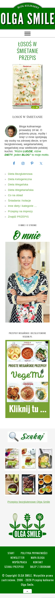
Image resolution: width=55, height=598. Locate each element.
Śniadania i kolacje (19, 200)
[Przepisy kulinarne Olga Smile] (27, 19)
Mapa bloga (38, 557)
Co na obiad (15, 195)
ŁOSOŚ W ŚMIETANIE (28, 117)
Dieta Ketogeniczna (20, 179)
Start (11, 553)
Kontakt (38, 562)
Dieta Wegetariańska (20, 189)
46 (37, 107)
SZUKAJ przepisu (14, 567)
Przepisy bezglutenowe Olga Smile (28, 501)
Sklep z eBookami (40, 567)
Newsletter (18, 557)
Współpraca (19, 562)
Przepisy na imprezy (20, 211)
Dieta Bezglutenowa (20, 173)
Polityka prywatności (34, 553)
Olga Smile (25, 575)
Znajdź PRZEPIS (18, 216)
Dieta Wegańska (18, 184)
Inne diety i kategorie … (22, 205)
